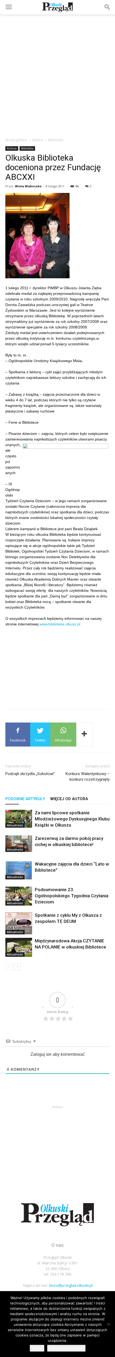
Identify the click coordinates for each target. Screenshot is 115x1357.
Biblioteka (55, 140)
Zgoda (37, 1348)
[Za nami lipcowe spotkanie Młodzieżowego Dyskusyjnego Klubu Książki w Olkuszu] (18, 819)
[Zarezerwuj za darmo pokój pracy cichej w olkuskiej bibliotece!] (18, 843)
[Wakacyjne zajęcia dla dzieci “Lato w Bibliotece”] (18, 870)
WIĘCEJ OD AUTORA (69, 798)
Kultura (37, 140)
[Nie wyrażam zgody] (108, 1324)
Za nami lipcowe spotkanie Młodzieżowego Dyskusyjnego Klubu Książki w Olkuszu (72, 819)
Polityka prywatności (66, 1348)
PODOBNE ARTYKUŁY (25, 798)
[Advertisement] (57, 74)
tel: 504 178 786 (57, 1274)
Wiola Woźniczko (28, 186)
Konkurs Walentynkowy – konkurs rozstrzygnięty (88, 776)
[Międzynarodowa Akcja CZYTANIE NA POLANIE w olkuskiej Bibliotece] (18, 947)
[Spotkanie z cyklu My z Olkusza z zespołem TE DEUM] (18, 923)
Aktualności (15, 825)
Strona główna (16, 140)
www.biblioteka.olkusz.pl (60, 624)
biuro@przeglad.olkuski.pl (71, 1285)
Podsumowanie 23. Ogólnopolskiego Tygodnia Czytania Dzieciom (71, 895)
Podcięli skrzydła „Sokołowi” (30, 773)
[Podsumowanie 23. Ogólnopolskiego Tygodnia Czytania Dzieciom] (18, 896)
